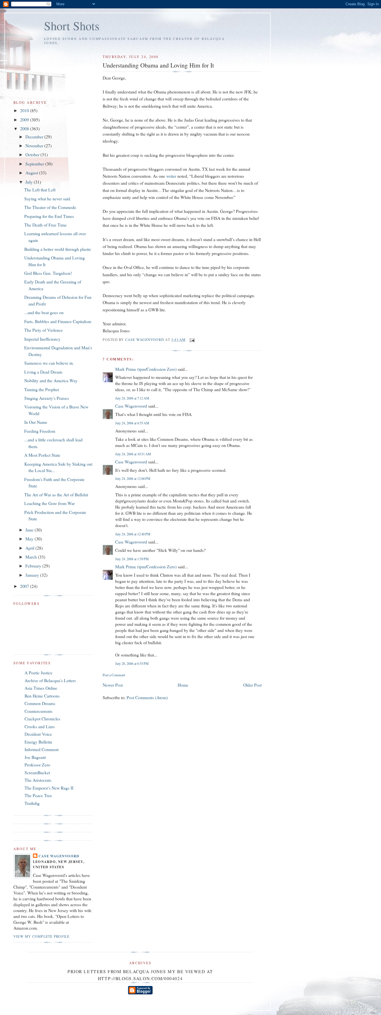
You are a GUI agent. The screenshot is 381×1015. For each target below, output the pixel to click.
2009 (25, 119)
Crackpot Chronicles (42, 718)
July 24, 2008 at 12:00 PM (132, 478)
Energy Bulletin (38, 742)
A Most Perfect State (42, 455)
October (32, 154)
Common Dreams (40, 703)
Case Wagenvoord (131, 406)
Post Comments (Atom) (147, 697)
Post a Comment (114, 675)
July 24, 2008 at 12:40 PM (132, 534)
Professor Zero (37, 765)
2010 (25, 110)
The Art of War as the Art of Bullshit (56, 494)
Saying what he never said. (47, 198)
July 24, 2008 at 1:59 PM (132, 559)
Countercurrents (38, 711)
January (32, 575)
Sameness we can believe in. (49, 363)
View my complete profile (41, 936)
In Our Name (35, 422)
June (30, 530)
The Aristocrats (38, 780)
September (35, 164)
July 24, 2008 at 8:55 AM (132, 423)
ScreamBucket (37, 772)
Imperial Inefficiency (42, 339)
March (31, 557)
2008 (25, 128)
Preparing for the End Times (49, 216)
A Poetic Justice (38, 672)
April (30, 548)
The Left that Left (40, 190)
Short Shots (72, 25)
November (34, 145)
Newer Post (113, 685)
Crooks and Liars (40, 726)
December (34, 136)
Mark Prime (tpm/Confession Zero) (146, 369)
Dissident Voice (38, 734)
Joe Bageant (35, 757)
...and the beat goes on (44, 312)
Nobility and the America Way (51, 380)
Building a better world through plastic (57, 249)
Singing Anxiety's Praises (46, 398)
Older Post (252, 685)
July (29, 182)
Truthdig (32, 803)
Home (183, 685)
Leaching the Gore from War (49, 503)
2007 (25, 586)
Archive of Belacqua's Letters (50, 680)
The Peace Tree (38, 795)
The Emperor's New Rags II (49, 788)
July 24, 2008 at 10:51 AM (133, 454)
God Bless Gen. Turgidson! (48, 273)
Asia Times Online (41, 688)
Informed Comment (42, 749)
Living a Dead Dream (43, 372)
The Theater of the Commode (50, 207)
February (33, 566)
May (30, 539)
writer (171, 176)
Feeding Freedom (39, 431)
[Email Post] (192, 339)
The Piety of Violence (43, 330)
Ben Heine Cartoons (42, 696)
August (32, 172)
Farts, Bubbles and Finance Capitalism (57, 321)
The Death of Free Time (45, 225)
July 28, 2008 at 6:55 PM (132, 663)
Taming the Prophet (41, 389)
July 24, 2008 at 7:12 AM (132, 398)
